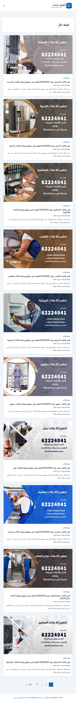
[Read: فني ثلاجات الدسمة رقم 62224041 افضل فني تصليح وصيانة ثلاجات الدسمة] (38, 54)
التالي (29, 684)
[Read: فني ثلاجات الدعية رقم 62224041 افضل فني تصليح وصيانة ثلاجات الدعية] (38, 118)
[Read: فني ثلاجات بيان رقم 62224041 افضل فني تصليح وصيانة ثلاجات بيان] (38, 440)
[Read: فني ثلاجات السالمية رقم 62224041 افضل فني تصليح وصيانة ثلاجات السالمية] (38, 182)
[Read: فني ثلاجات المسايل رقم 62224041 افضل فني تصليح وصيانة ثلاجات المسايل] (38, 635)
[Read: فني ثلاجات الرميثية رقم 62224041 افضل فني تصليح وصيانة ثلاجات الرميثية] (38, 313)
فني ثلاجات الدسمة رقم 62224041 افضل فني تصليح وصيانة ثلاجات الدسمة (38, 82)
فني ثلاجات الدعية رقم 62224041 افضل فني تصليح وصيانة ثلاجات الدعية (39, 146)
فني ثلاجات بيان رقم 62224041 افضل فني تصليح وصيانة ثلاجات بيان (41, 468)
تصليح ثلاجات (66, 78)
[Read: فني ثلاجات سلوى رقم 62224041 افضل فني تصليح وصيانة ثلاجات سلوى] (38, 376)
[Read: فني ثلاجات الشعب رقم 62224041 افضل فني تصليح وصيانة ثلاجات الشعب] (38, 249)
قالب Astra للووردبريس (21, 698)
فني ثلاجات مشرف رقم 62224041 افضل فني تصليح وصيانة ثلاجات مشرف (39, 532)
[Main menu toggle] (4, 5)
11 (37, 684)
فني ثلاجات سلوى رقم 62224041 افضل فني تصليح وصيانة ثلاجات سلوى (40, 404)
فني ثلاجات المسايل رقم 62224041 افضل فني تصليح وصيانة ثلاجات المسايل (38, 662)
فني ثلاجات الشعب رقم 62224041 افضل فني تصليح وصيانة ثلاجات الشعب (39, 276)
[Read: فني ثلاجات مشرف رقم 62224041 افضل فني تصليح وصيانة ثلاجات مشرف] (38, 504)
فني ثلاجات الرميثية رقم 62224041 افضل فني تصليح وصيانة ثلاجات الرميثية (38, 340)
